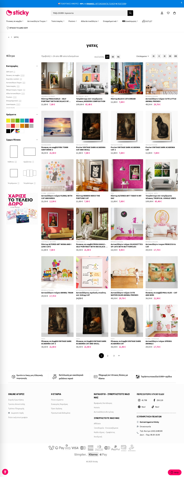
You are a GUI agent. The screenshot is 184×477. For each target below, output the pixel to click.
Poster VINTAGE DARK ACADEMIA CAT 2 (125, 148)
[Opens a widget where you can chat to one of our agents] (174, 472)
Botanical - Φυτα (82, 96)
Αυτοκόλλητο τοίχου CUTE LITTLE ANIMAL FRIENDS (161, 99)
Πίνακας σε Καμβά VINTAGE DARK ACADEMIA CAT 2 (56, 342)
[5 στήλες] (175, 56)
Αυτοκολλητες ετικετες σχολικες (87, 290)
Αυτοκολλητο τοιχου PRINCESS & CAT (161, 245)
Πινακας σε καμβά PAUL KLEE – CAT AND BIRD (161, 293)
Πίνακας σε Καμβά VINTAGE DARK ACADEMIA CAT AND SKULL (91, 342)
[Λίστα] (153, 56)
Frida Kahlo (80, 242)
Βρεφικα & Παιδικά (152, 96)
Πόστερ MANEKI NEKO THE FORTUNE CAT (88, 196)
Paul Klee (149, 290)
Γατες (43, 339)
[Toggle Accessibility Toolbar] (5, 472)
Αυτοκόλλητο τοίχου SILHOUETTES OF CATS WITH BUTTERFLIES (127, 245)
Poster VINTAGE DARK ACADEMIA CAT (160, 148)
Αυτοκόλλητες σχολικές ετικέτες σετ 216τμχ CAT (91, 293)
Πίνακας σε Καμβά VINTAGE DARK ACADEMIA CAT (126, 342)
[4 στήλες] (170, 56)
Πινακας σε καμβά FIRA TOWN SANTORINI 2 (54, 148)
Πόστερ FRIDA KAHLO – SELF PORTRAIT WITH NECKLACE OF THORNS (55, 101)
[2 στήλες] (159, 56)
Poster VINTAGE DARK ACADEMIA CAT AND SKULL (90, 148)
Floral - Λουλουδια (48, 193)
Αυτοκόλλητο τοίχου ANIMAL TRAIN (57, 292)
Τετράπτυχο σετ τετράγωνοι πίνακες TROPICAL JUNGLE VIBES (161, 196)
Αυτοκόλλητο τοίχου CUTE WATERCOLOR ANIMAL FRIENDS (124, 293)
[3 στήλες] (164, 56)
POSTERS (121, 3)
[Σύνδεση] (162, 13)
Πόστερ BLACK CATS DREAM (123, 98)
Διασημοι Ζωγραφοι (48, 96)
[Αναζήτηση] (130, 13)
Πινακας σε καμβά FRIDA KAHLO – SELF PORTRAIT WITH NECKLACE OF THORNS (92, 246)
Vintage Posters (82, 145)
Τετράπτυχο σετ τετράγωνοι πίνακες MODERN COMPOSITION (90, 99)
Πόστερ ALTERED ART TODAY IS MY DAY (126, 196)
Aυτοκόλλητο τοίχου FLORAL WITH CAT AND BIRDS (56, 196)
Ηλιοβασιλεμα (46, 145)
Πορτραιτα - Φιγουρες (48, 242)
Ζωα (112, 96)
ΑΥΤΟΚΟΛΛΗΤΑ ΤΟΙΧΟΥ (105, 3)
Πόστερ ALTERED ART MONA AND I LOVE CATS (56, 245)
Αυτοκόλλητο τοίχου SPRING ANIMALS (159, 342)
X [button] (181, 2)
